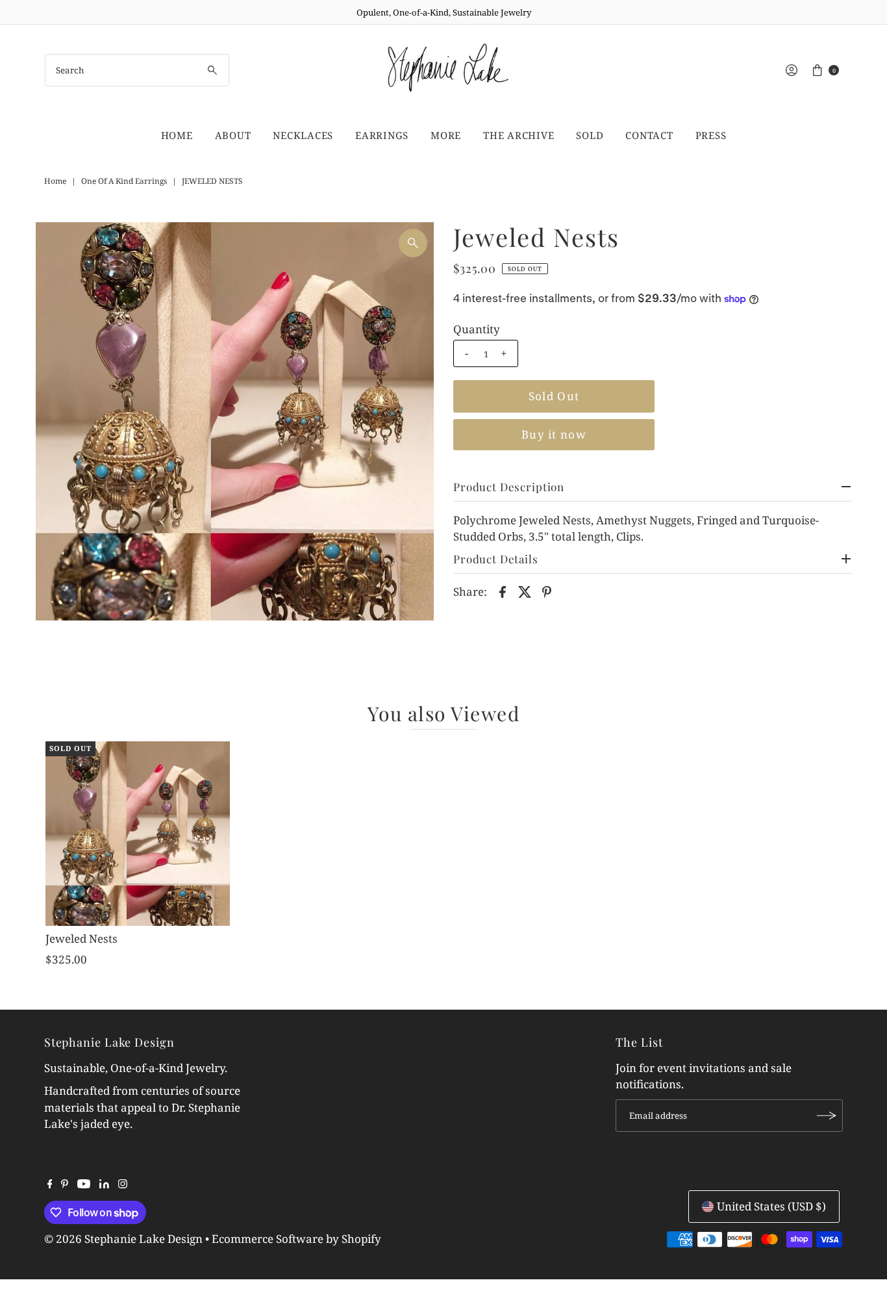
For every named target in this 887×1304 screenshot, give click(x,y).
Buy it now (553, 434)
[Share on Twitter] (524, 591)
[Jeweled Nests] (137, 833)
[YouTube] (83, 1184)
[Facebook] (50, 1184)
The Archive (518, 135)
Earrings (381, 135)
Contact (649, 135)
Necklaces (303, 135)
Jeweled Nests (81, 938)
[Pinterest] (64, 1184)
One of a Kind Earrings (124, 180)
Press (711, 135)
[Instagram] (122, 1184)
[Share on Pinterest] (546, 591)
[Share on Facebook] (502, 591)
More (446, 135)
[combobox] (137, 70)
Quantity (476, 329)
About (233, 135)
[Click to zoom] (413, 243)
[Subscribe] (826, 1115)
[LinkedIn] (104, 1184)
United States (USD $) (771, 1206)
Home (177, 135)
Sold (589, 135)
